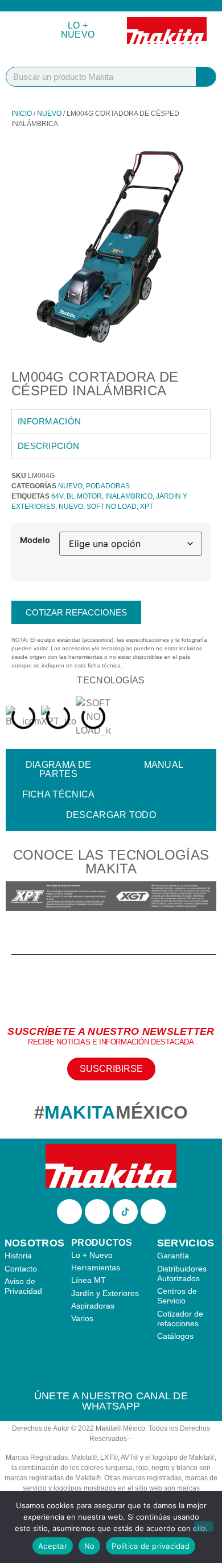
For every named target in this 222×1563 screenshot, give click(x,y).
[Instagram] (97, 1211)
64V (57, 496)
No (89, 1545)
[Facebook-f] (69, 1211)
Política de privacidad (151, 1545)
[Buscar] (206, 76)
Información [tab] (49, 421)
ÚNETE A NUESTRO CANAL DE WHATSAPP (111, 1401)
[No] (203, 1526)
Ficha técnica (58, 794)
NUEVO (49, 114)
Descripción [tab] (48, 446)
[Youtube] (153, 1211)
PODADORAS (108, 486)
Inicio (21, 114)
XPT (146, 507)
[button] (16, 897)
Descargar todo (111, 815)
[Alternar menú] (22, 30)
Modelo (35, 540)
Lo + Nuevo (78, 30)
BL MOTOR (84, 496)
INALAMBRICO (129, 496)
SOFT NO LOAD (112, 507)
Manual (164, 765)
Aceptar (52, 1545)
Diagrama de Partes (58, 769)
